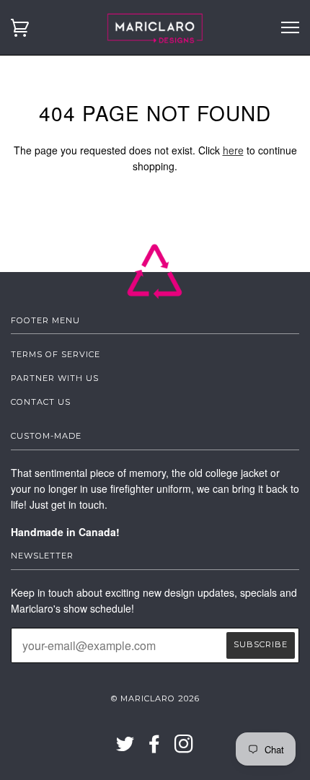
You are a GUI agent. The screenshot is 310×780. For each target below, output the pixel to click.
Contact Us (41, 402)
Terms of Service (55, 354)
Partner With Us (55, 378)
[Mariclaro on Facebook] (154, 748)
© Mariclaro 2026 (155, 698)
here (233, 150)
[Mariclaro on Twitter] (125, 748)
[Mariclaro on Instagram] (184, 748)
